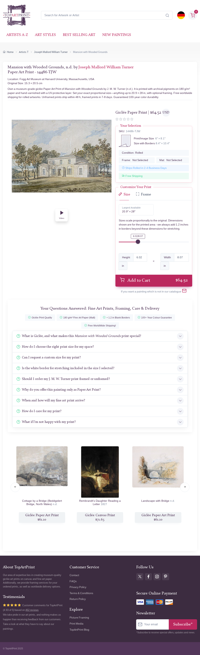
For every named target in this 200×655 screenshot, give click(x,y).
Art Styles (45, 35)
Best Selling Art (79, 35)
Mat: (170, 160)
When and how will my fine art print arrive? (53, 400)
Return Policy (78, 599)
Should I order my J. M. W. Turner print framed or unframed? (66, 379)
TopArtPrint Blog (79, 629)
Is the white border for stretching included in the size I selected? (68, 368)
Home (10, 52)
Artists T (24, 52)
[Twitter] (139, 576)
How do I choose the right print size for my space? (58, 346)
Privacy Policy (78, 587)
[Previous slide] (15, 487)
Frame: (135, 160)
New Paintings (116, 35)
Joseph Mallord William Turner (51, 52)
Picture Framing (79, 617)
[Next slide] (184, 487)
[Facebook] (148, 576)
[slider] (138, 242)
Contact (74, 575)
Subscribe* (183, 624)
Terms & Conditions (81, 593)
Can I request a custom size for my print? (51, 357)
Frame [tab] (146, 194)
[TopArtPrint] (16, 15)
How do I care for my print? (41, 411)
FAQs (73, 581)
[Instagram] (157, 576)
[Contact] (184, 291)
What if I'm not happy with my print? (49, 422)
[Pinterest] (165, 576)
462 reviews (32, 610)
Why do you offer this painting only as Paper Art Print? (61, 389)
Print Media (76, 623)
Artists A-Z (17, 35)
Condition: (132, 152)
